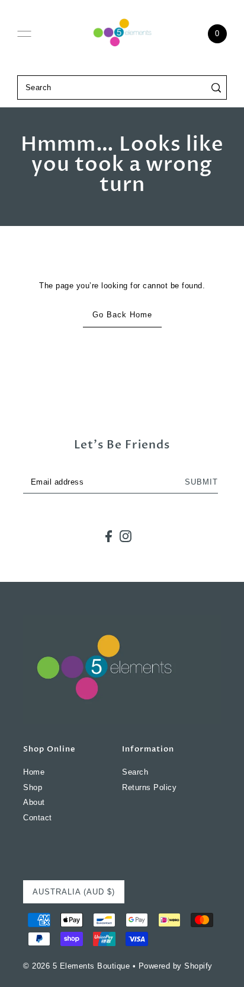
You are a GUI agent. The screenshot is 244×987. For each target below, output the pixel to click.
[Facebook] (108, 536)
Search (135, 772)
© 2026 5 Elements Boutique (76, 965)
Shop (32, 787)
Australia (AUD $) (74, 891)
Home (33, 772)
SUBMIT (201, 481)
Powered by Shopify (176, 965)
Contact (37, 817)
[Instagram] (125, 536)
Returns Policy (149, 787)
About (34, 802)
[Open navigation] (24, 33)
